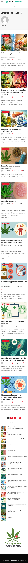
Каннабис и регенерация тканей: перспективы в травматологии (13, 359)
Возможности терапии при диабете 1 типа (11, 130)
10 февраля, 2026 (18, 286)
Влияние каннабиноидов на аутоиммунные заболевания (11, 241)
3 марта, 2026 (17, 170)
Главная (3, 6)
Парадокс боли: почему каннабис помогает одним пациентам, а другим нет (13, 92)
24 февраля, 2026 (18, 203)
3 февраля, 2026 (17, 326)
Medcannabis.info (14, 560)
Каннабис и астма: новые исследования (10, 167)
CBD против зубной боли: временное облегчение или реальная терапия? (11, 55)
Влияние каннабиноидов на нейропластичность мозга (13, 498)
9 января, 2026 (17, 402)
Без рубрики (5, 264)
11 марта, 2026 (17, 133)
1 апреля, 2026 (17, 59)
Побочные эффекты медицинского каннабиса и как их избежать (14, 283)
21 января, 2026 (17, 363)
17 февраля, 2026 (18, 245)
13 (19, 417)
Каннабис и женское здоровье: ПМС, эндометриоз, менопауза (15, 493)
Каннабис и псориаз (8, 201)
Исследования (5, 35)
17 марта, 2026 (17, 97)
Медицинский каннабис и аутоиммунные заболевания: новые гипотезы (11, 397)
